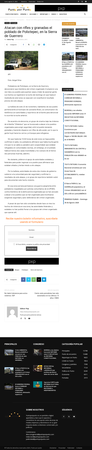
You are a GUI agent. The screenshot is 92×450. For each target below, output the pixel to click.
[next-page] (67, 81)
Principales (20, 20)
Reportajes (44, 14)
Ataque (17, 270)
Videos (53, 14)
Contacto (79, 448)
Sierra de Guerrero (36, 270)
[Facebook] (78, 1)
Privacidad (62, 448)
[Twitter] (82, 1)
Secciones (33, 14)
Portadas (65, 35)
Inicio (6, 20)
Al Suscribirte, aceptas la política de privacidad (33, 244)
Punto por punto (11, 14)
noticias (12, 20)
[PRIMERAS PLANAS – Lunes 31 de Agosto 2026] (68, 32)
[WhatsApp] (33, 44)
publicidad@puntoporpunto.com (37, 439)
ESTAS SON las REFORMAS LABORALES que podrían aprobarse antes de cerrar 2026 (51, 370)
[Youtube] (86, 1)
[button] (85, 14)
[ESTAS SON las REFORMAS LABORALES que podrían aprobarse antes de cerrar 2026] (37, 368)
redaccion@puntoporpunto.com (37, 437)
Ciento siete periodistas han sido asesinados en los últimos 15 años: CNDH (47, 295)
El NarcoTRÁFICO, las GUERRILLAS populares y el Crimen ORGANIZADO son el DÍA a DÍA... (22, 372)
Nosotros (24, 1)
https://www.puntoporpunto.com (29, 312)
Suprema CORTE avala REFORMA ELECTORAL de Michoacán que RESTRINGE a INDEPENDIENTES (51, 386)
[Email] (39, 44)
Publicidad (32, 1)
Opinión (23, 14)
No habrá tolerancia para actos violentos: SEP (15, 294)
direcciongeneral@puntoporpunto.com (40, 434)
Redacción (40, 1)
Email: (32, 237)
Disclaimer (53, 448)
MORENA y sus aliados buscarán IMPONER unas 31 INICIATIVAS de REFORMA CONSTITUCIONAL (51, 354)
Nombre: (32, 230)
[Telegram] (44, 44)
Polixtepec (25, 270)
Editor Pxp (10, 39)
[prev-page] (63, 81)
